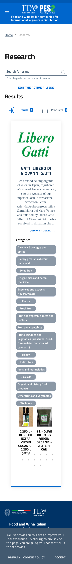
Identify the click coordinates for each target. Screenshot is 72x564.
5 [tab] (47, 454)
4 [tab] (41, 454)
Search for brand (18, 71)
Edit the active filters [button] (36, 87)
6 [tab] (53, 454)
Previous (13, 435)
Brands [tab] (25, 110)
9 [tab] (35, 460)
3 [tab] (35, 454)
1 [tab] (23, 454)
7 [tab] (23, 460)
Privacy (14, 557)
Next (59, 435)
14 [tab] (41, 465)
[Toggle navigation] (6, 12)
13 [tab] (35, 465)
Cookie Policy (34, 557)
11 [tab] (47, 460)
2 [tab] (29, 454)
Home (9, 35)
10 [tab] (41, 460)
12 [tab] (53, 460)
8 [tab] (29, 460)
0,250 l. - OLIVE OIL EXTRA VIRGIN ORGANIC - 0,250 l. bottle (25, 442)
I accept (59, 557)
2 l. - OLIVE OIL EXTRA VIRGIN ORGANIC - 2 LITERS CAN (44, 440)
